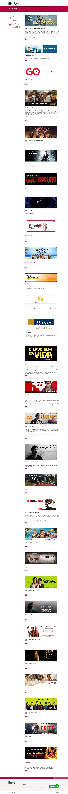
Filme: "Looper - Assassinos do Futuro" (32, 639)
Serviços (41, 3)
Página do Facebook (28, 82)
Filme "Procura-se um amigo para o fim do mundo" (35, 28)
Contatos (57, 3)
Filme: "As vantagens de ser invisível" (32, 590)
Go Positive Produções (29, 79)
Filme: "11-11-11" (28, 210)
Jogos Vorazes (28, 761)
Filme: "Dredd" (28, 736)
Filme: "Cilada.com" (29, 234)
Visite (26, 39)
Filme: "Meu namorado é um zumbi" (32, 394)
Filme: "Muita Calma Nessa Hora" (31, 261)
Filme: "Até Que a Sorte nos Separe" (32, 542)
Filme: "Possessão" (28, 614)
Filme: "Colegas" (28, 487)
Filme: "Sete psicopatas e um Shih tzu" (32, 712)
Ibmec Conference (28, 332)
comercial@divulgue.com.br (28, 787)
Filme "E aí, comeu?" (29, 107)
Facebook (29, 37)
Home (36, 3)
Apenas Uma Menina (16, 23)
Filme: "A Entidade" (28, 565)
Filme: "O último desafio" (30, 426)
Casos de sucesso (49, 3)
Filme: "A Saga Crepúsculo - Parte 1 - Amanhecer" (34, 140)
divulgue (17, 3)
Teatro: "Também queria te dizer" (31, 461)
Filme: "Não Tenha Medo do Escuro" (32, 187)
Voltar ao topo (57, 792)
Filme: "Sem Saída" (29, 163)
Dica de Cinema (15, 16)
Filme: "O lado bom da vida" (30, 363)
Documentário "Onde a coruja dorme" (32, 512)
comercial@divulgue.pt (40, 787)
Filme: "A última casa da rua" (30, 663)
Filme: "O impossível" (29, 687)
